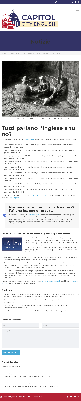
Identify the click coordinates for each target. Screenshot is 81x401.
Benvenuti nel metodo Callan (51, 281)
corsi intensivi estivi (39, 195)
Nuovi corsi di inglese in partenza (11, 366)
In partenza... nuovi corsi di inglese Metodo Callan (16, 384)
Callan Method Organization (45, 311)
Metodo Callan (29, 139)
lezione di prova (34, 215)
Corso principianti (9, 145)
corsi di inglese (14, 198)
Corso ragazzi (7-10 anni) (11, 156)
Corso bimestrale (9, 150)
